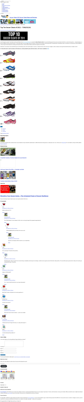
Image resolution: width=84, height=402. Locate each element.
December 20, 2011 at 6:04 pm (7, 270)
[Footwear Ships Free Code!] (18, 23)
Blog (3, 4)
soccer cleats (9, 393)
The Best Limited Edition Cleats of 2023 (8, 181)
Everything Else (5, 24)
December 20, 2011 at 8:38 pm (9, 310)
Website (1, 352)
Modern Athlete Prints (6, 8)
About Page (64, 142)
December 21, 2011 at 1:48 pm (7, 330)
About (3, 3)
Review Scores (5, 9)
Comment (2, 346)
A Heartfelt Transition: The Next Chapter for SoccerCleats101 (13, 157)
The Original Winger (26, 42)
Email (1, 350)
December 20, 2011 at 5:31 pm (13, 238)
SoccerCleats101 (5, 10)
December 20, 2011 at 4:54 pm (11, 228)
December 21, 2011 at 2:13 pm (9, 258)
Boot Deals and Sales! (6, 5)
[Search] (0, 1)
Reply (3, 212)
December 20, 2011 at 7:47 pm (7, 300)
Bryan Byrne (2, 30)
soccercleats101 (7, 217)
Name (1, 348)
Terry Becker (4, 319)
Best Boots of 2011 (5, 133)
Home (3, 6)
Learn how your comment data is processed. (22, 356)
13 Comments (13, 30)
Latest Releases (5, 7)
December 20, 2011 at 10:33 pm (8, 320)
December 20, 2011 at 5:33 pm (7, 248)
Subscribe (4, 366)
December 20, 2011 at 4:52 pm (9, 218)
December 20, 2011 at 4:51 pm (7, 208)
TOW (48, 48)
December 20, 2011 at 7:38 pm (7, 290)
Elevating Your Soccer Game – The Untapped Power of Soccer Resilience (24, 196)
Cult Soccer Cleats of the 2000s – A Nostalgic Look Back (12, 169)
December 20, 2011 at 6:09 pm (9, 280)
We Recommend (5, 11)
